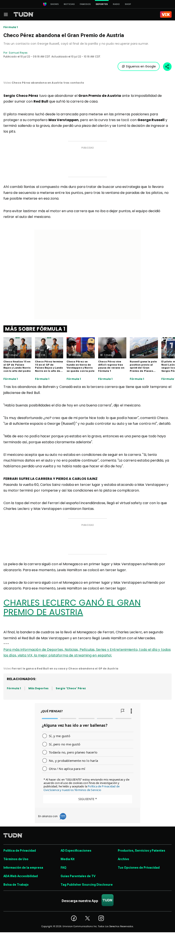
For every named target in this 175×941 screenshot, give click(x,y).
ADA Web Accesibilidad (20, 876)
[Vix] (166, 14)
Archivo (123, 859)
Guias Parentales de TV (78, 876)
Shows (54, 4)
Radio (116, 4)
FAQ (63, 867)
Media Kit (67, 859)
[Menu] (6, 14)
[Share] (167, 66)
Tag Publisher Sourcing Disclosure (87, 884)
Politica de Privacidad (19, 850)
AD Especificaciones (76, 850)
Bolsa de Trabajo (16, 884)
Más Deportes (38, 688)
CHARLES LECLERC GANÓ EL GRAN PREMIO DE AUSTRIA (72, 607)
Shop (128, 4)
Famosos (85, 4)
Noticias (69, 4)
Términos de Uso (15, 859)
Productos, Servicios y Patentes (141, 850)
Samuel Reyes (18, 52)
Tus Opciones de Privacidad (139, 867)
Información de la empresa (23, 867)
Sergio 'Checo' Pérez (71, 688)
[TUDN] (24, 14)
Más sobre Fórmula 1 (35, 328)
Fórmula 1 (10, 27)
